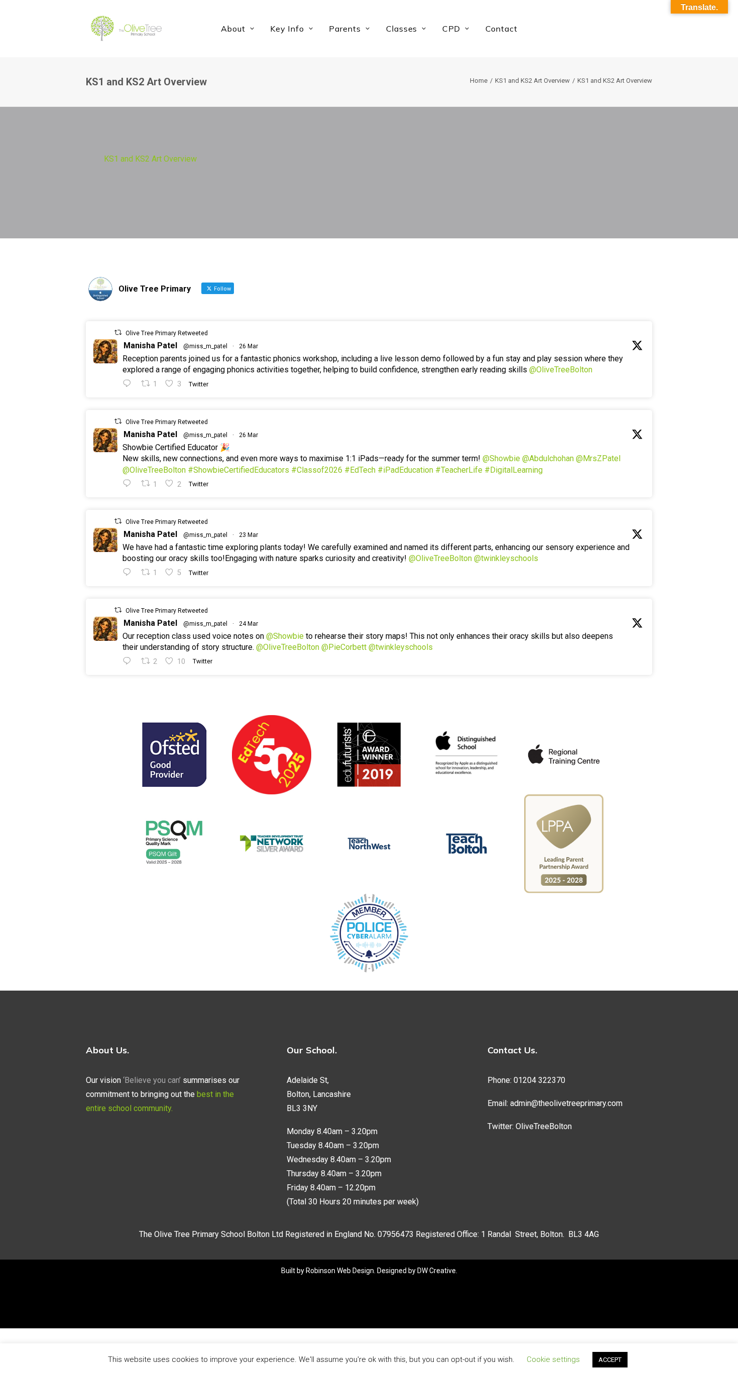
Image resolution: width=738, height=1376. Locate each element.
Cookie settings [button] (553, 1359)
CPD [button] (451, 29)
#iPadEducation (405, 470)
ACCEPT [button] (610, 1359)
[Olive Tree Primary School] (126, 29)
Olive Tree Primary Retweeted (167, 333)
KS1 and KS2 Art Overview (532, 80)
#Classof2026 (316, 470)
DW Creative (436, 1271)
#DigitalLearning (513, 470)
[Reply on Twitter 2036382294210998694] (129, 661)
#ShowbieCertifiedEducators (238, 470)
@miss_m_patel (205, 346)
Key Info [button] (287, 29)
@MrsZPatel (598, 458)
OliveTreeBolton (544, 1126)
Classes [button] (402, 29)
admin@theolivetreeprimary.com (566, 1103)
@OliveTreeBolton (560, 369)
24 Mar (248, 623)
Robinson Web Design (340, 1271)
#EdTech (360, 470)
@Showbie (501, 458)
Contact (501, 29)
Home (478, 80)
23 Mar (248, 534)
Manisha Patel (150, 345)
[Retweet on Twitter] (117, 332)
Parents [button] (345, 29)
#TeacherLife (458, 470)
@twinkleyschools (506, 558)
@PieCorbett (343, 647)
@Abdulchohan (548, 458)
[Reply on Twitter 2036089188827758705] (129, 572)
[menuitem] (238, 28)
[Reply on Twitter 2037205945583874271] (129, 483)
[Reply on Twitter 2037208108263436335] (129, 383)
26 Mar (248, 346)
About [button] (233, 29)
